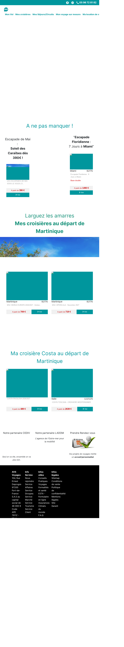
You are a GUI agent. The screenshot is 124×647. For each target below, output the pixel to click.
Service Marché (28, 516)
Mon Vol (9, 14)
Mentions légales (56, 516)
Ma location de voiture (94, 14)
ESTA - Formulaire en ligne (43, 514)
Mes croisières (22, 14)
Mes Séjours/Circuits (43, 14)
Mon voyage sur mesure (68, 14)
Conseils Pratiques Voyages (43, 499)
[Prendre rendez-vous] (82, 460)
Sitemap (56, 496)
